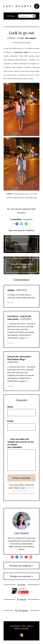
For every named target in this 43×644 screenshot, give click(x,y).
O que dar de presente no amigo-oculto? (21, 265)
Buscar (34, 16)
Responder (10, 302)
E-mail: (10, 421)
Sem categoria (30, 38)
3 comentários (15, 219)
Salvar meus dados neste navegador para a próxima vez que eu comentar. (20, 442)
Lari (22, 38)
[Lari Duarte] (21, 6)
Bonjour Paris (21, 244)
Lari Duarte (21, 533)
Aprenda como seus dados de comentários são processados (21, 490)
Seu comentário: (14, 447)
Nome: (10, 406)
